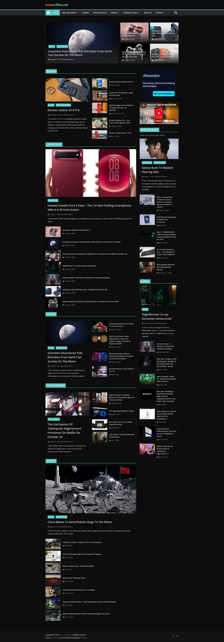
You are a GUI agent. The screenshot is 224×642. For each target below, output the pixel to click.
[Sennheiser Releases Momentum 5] (53, 231)
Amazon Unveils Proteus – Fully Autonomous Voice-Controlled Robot (89, 602)
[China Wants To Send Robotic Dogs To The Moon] (91, 489)
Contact (159, 13)
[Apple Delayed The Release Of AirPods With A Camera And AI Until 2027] (53, 303)
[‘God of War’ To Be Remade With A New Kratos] (99, 437)
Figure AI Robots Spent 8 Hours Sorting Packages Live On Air (86, 614)
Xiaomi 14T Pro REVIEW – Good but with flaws (121, 94)
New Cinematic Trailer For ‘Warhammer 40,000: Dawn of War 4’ (166, 378)
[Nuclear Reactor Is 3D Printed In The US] (99, 371)
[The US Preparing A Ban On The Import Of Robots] (53, 556)
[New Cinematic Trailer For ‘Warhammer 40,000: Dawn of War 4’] (147, 380)
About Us (148, 13)
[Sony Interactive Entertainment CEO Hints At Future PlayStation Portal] (147, 434)
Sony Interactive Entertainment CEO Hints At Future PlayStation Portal (166, 432)
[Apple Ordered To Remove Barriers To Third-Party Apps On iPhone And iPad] (99, 399)
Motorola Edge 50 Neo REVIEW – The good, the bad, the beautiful (121, 107)
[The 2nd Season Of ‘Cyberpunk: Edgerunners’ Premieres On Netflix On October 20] (53, 255)
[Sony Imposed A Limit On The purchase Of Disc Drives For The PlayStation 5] (147, 417)
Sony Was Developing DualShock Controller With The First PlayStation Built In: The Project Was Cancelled (166, 396)
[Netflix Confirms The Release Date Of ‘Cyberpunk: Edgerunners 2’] (147, 452)
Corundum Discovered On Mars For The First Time (121, 325)
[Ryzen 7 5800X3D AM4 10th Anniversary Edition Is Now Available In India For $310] (147, 237)
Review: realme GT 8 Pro (64, 110)
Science (114, 13)
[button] (77, 12)
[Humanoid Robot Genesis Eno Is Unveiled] (53, 591)
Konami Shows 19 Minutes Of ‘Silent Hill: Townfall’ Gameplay (86, 278)
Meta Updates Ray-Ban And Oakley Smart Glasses (166, 267)
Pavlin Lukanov (70, 115)
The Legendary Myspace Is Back (121, 411)
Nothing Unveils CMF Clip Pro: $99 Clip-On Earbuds (163, 55)
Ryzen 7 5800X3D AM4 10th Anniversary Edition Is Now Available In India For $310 (166, 236)
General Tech (147, 162)
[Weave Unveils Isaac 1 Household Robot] (53, 568)
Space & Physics (62, 46)
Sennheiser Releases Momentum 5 (131, 34)
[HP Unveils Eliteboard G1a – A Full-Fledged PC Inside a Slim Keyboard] (147, 254)
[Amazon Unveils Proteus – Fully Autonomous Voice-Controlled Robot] (53, 603)
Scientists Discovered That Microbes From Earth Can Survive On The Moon (80, 53)
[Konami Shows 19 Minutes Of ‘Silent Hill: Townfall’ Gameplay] (53, 279)
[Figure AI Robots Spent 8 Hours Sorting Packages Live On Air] (53, 615)
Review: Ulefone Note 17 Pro (120, 133)
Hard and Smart (69, 13)
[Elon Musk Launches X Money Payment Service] (99, 425)
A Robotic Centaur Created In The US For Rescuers (82, 542)
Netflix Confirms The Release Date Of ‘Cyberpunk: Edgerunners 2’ (165, 450)
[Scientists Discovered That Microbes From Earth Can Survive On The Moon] (82, 24)
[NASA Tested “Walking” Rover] (53, 580)
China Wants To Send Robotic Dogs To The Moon (80, 522)
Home (55, 13)
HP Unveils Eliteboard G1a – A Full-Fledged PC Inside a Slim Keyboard (166, 252)
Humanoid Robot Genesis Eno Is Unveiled (79, 590)
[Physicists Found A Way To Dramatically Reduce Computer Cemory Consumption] (99, 358)
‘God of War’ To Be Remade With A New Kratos (121, 435)
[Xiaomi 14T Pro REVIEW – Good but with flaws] (99, 95)
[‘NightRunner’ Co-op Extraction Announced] (53, 267)
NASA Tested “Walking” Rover (74, 578)
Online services (100, 13)
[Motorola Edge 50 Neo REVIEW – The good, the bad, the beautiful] (99, 109)
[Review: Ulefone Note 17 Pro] (99, 134)
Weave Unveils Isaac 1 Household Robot (78, 566)
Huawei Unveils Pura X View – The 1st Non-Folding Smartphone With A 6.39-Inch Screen (89, 207)
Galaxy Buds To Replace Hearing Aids (157, 170)
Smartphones (53, 200)
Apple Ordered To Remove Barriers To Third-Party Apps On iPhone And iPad (121, 397)
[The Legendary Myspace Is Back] (99, 412)
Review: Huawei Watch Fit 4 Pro (121, 82)
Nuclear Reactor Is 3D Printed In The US (121, 370)
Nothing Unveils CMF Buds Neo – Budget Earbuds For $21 (163, 33)
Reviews (51, 105)
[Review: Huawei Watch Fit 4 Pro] (99, 83)
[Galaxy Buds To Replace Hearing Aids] (159, 149)
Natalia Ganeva (68, 59)
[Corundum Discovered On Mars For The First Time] (99, 326)
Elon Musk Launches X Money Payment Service (120, 423)
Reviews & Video (130, 13)
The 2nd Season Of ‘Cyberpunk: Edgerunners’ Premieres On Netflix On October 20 (95, 254)
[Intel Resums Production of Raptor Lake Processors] (147, 221)
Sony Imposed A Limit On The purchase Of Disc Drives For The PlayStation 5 (166, 415)
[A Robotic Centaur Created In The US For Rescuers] (53, 544)
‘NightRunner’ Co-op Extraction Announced (80, 266)
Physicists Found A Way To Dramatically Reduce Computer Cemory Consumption (121, 356)
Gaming (85, 13)
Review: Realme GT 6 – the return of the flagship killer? (120, 121)
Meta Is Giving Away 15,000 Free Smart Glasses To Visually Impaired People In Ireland (164, 202)
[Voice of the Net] (48, 13)
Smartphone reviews (63, 105)
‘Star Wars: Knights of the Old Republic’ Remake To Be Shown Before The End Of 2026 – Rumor (167, 362)
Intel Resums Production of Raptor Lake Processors (166, 219)
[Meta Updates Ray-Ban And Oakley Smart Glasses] (147, 269)
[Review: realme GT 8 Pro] (68, 89)
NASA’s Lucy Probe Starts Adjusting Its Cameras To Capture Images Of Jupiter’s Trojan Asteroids (120, 340)
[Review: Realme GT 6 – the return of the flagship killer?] (99, 123)
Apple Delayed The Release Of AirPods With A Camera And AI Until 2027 (134, 54)
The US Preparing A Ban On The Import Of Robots (82, 554)
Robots (51, 517)
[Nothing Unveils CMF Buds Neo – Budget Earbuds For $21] (53, 291)
